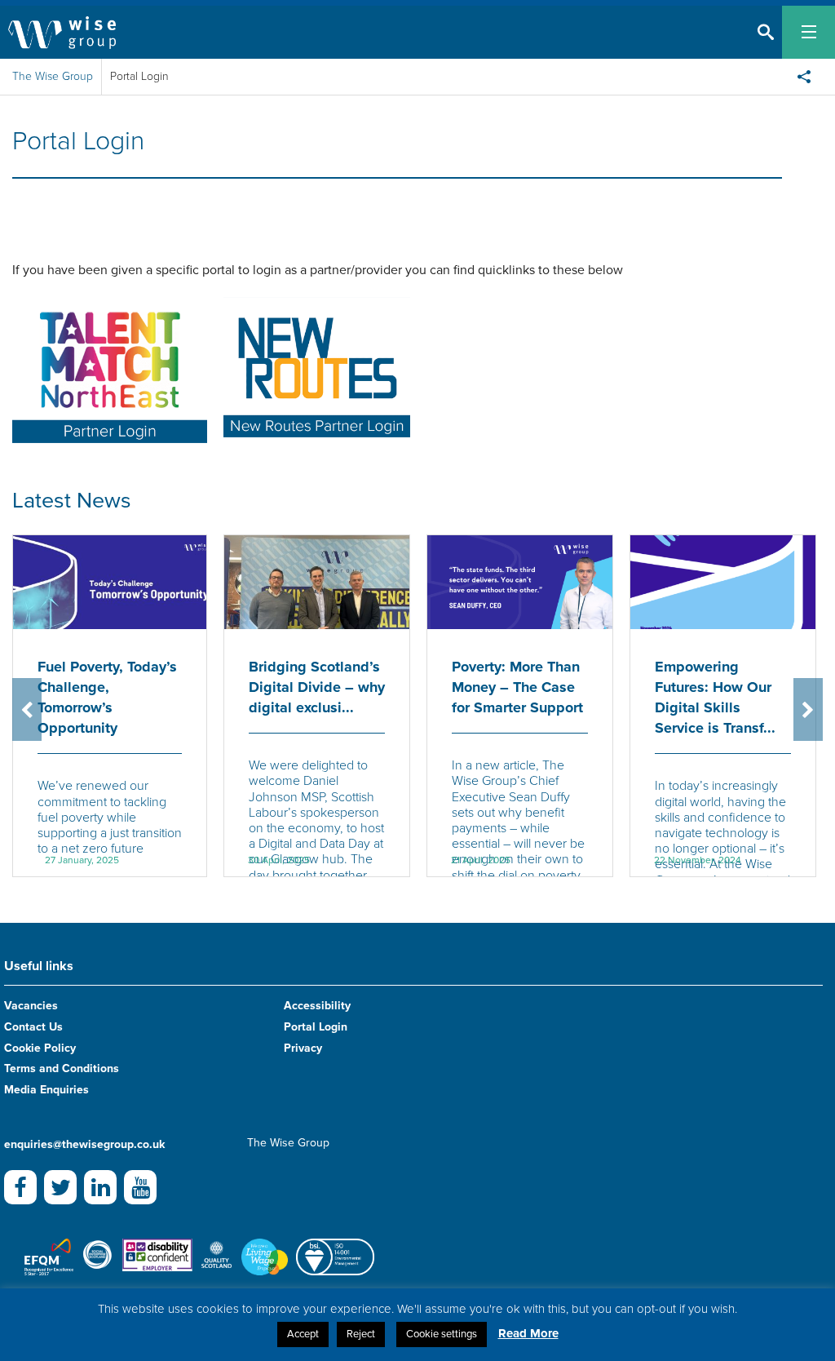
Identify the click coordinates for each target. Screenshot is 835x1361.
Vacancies (31, 1006)
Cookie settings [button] (441, 1334)
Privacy (303, 1048)
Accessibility (317, 1006)
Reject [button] (361, 1334)
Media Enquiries (46, 1090)
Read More (528, 1333)
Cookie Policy (40, 1048)
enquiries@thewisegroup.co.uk (84, 1144)
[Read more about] (109, 370)
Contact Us (33, 1027)
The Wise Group (52, 76)
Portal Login (315, 1027)
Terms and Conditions (61, 1068)
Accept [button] (303, 1334)
